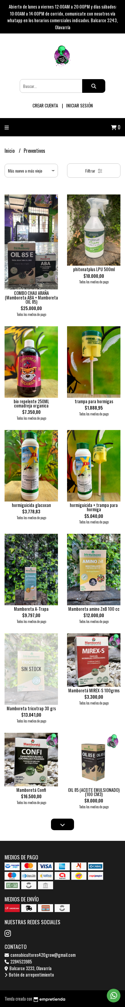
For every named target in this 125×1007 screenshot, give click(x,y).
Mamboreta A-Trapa (31, 609)
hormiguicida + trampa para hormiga (94, 507)
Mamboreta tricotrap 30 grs (31, 708)
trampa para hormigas (94, 401)
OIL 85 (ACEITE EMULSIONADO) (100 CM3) (94, 792)
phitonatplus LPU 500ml (94, 269)
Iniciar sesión (79, 105)
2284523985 (20, 961)
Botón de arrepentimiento (31, 974)
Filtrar (90, 170)
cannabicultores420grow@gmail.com (42, 955)
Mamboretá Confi (31, 790)
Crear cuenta (45, 105)
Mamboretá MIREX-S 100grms (94, 690)
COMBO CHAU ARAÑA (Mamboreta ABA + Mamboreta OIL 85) (31, 297)
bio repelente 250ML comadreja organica (31, 403)
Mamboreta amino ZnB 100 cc (94, 609)
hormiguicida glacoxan (31, 505)
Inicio (10, 150)
